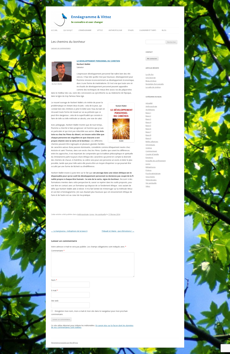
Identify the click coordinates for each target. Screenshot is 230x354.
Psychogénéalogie (153, 173)
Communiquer (151, 151)
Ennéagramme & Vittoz (91, 16)
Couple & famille (152, 154)
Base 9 (148, 138)
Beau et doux (151, 81)
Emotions (149, 157)
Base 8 (148, 135)
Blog (164, 30)
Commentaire (58, 250)
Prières (148, 170)
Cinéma (149, 148)
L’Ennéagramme (85, 30)
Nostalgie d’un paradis (155, 84)
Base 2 (148, 116)
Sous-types (150, 176)
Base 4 (148, 122)
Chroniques (150, 145)
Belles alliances (152, 141)
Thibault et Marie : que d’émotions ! (118, 231)
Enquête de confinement (156, 160)
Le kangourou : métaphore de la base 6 (69, 231)
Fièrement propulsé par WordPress (64, 343)
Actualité (149, 103)
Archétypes (150, 109)
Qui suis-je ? (68, 30)
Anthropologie (115, 30)
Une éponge (151, 77)
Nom (54, 280)
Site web (54, 300)
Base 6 (148, 129)
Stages (131, 30)
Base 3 (148, 119)
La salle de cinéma (153, 87)
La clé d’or (150, 74)
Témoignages (151, 180)
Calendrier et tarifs (147, 30)
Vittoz (100, 30)
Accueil (54, 30)
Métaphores (151, 167)
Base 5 (148, 125)
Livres (91, 214)
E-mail (54, 290)
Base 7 (148, 132)
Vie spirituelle (100, 214)
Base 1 (148, 113)
